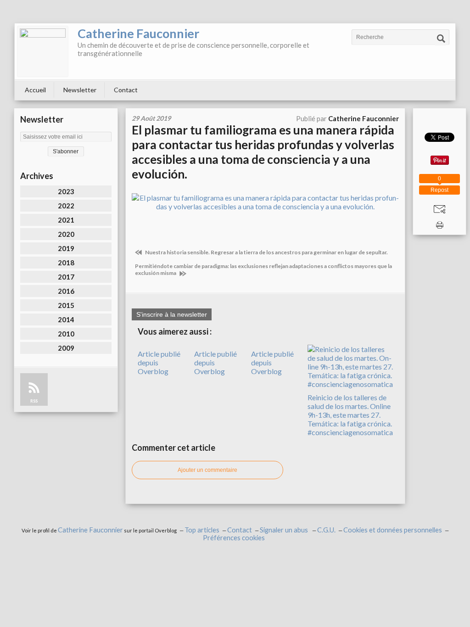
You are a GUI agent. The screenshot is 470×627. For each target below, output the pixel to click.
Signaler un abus (284, 530)
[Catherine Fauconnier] (42, 51)
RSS (34, 400)
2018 (66, 262)
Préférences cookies (234, 538)
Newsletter (79, 90)
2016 (66, 291)
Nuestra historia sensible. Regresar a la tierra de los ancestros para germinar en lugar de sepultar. (266, 252)
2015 (66, 305)
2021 (66, 220)
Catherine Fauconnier (138, 33)
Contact (126, 90)
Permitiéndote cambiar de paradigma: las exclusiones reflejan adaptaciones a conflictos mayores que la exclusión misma (263, 269)
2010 (66, 334)
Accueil (35, 90)
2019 (66, 248)
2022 (66, 206)
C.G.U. (326, 530)
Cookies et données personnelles (392, 530)
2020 (66, 234)
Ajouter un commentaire (207, 470)
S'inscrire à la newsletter (171, 314)
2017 (66, 277)
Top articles (202, 530)
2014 (66, 319)
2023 (66, 191)
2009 (66, 348)
